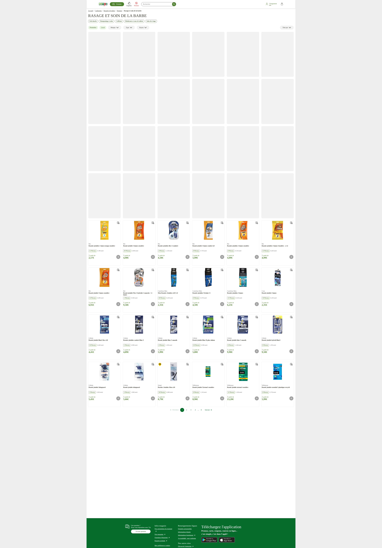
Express (129, 5)
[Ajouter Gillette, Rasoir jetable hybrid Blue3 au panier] (291, 351)
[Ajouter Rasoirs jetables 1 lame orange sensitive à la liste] (118, 223)
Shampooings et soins (106, 21)
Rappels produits (161, 541)
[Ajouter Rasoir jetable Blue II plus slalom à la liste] (222, 317)
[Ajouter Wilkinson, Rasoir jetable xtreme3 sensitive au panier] (257, 398)
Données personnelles (185, 529)
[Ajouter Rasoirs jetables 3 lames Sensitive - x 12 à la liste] (291, 223)
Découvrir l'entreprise (186, 546)
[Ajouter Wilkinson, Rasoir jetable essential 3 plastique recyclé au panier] (291, 398)
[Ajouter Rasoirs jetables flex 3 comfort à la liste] (188, 223)
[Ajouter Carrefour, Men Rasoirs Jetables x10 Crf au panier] (188, 304)
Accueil (90, 11)
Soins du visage (151, 21)
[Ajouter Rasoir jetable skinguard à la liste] (153, 364)
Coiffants (119, 21)
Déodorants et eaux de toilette (134, 21)
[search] (158, 4)
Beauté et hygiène (109, 11)
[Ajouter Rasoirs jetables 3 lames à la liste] (257, 270)
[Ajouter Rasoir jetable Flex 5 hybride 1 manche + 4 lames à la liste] (153, 270)
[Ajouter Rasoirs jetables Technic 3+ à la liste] (222, 270)
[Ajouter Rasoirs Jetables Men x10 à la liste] (188, 364)
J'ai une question (141, 531)
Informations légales (184, 532)
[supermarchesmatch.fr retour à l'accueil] (103, 4)
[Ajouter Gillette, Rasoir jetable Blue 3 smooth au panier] (188, 351)
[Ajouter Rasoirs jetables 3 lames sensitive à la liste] (257, 223)
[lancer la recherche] (174, 4)
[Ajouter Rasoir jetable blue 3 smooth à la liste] (257, 317)
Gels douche (93, 21)
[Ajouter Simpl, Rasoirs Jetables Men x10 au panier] (188, 398)
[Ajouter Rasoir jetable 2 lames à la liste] (291, 270)
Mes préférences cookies (162, 545)
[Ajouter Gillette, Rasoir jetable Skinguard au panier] (118, 398)
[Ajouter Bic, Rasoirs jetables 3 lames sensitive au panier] (257, 257)
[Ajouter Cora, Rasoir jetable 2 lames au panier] (291, 304)
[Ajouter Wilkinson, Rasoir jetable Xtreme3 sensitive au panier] (222, 398)
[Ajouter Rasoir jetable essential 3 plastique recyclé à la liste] (291, 364)
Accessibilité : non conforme (187, 538)
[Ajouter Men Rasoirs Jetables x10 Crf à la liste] (188, 270)
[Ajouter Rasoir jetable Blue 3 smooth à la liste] (188, 317)
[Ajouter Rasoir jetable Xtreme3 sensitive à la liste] (222, 364)
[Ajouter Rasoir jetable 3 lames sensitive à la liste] (153, 223)
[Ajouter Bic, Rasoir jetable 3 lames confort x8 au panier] (222, 257)
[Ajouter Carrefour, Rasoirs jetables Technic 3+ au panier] (222, 304)
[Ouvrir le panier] (282, 4)
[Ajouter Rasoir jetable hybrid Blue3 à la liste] (291, 317)
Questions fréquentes (162, 537)
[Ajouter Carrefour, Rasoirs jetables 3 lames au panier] (257, 304)
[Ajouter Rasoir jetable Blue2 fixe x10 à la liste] (118, 317)
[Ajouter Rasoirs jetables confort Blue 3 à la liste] (153, 317)
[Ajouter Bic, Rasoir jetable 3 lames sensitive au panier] (153, 257)
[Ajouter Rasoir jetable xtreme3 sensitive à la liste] (257, 364)
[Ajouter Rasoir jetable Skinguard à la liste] (118, 364)
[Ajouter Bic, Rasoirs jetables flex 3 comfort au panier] (188, 257)
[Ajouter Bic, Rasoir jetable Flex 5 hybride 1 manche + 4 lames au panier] (153, 304)
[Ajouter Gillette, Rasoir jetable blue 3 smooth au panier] (257, 351)
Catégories (98, 11)
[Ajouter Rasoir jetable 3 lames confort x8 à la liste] (222, 223)
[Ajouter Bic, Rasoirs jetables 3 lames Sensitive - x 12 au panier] (291, 257)
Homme (119, 11)
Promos (136, 5)
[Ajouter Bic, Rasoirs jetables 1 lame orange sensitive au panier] (118, 257)
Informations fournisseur (186, 535)
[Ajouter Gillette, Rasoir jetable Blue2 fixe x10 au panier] (118, 351)
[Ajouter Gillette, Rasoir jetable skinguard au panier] (153, 398)
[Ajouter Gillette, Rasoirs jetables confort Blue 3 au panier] (153, 351)
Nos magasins (160, 534)
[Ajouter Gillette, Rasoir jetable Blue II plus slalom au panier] (222, 351)
